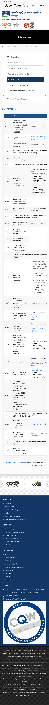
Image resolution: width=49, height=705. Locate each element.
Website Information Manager (15, 567)
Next (45, 484)
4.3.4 (7, 209)
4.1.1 (7, 138)
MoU (6, 554)
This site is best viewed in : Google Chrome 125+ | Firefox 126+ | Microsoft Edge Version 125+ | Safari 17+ (24, 694)
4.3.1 (7, 182)
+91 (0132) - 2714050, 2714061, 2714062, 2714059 (22, 593)
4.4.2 (7, 231)
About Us (7, 499)
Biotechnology (9, 529)
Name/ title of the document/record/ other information (19, 201)
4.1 (6, 126)
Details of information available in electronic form (18, 181)
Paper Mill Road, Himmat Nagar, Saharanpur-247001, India (25, 589)
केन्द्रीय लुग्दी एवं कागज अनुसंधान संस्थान (26, 14)
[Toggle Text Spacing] (6, 6)
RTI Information (18, 47)
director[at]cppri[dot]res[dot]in (16, 599)
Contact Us (7, 585)
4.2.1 (7, 159)
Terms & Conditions (14, 653)
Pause (46, 493)
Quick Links (8, 550)
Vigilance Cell (9, 570)
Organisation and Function (18, 63)
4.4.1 (7, 223)
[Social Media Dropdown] (28, 6)
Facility (7, 513)
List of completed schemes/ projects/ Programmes (20, 315)
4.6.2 (7, 434)
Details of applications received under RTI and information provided (20, 303)
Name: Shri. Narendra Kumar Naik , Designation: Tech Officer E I (24, 684)
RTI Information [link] (13, 57)
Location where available (18, 209)
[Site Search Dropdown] (15, 6)
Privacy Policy (41, 653)
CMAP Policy (18, 651)
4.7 (6, 443)
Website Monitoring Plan (28, 653)
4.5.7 (7, 373)
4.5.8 (7, 395)
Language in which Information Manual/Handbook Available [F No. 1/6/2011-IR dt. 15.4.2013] (20, 126)
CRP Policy (33, 651)
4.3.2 (7, 201)
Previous (3, 484)
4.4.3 (7, 240)
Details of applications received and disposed (17, 424)
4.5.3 (7, 316)
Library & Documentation (13, 538)
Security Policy (32, 656)
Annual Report (18, 362)
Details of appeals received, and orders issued (19, 434)
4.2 (6, 152)
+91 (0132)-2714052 (12, 596)
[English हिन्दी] (40, 6)
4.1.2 (7, 145)
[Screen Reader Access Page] (20, 6)
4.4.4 (7, 248)
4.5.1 (7, 278)
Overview (8, 503)
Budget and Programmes (17, 68)
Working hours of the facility (19, 239)
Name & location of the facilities (20, 223)
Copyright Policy (8, 651)
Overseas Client (10, 558)
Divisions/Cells (9, 525)
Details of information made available (19, 231)
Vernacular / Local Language (19, 145)
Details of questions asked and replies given (19, 450)
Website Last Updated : (20, 659)
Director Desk (9, 507)
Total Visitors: (41, 659)
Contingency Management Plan (17, 656)
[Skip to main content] (11, 6)
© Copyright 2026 (24, 668)
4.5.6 (7, 362)
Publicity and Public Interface (19, 74)
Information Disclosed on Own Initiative (23, 91)
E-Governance (24, 37)
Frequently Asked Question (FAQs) (19, 373)
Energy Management (12, 542)
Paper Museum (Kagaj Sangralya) (16, 519)
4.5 (6, 256)
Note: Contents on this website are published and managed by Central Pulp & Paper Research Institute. (24, 675)
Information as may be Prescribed (21, 85)
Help (39, 656)
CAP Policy (26, 651)
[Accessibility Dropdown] (24, 6)
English (15, 138)
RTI (9, 47)
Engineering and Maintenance (15, 532)
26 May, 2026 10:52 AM (26, 463)
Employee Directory (11, 510)
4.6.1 (7, 424)
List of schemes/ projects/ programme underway (19, 327)
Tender (7, 580)
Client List (8, 561)
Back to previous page (15, 462)
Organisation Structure (12, 516)
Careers (7, 577)
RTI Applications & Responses (18, 99)
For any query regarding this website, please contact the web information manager (24, 680)
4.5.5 (7, 344)
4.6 (6, 415)
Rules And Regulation (12, 564)
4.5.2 (7, 303)
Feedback (8, 574)
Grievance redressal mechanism (17, 277)
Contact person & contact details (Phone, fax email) (19, 247)
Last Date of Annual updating (19, 158)
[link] (22, 16)
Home (4, 47)
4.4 (6, 216)
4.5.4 (7, 327)
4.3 (6, 164)
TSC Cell (7, 545)
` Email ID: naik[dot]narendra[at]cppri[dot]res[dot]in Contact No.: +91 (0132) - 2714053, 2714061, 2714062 (24, 688)
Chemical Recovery (11, 535)
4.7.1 (7, 451)
